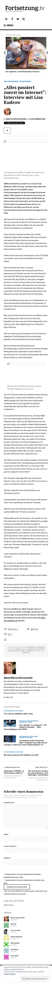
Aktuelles (23, 721)
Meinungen (19, 710)
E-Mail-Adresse (10, 846)
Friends (18, 649)
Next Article (41, 767)
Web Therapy (21, 651)
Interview (30, 649)
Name (6, 834)
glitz (24, 649)
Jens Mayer (14, 949)
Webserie (30, 651)
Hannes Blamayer (16, 937)
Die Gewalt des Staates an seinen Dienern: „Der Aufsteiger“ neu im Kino (38, 773)
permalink (26, 652)
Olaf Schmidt (14, 943)
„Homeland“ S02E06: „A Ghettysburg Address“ (14, 772)
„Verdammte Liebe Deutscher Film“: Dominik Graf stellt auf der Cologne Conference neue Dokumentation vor (25, 742)
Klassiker (34, 736)
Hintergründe (11, 81)
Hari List (13, 924)
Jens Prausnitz (15, 930)
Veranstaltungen (25, 722)
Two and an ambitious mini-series (18, 713)
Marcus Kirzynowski (16, 119)
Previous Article (13, 767)
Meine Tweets (8, 905)
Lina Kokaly (14, 956)
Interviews (25, 81)
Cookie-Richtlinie (9, 974)
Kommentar (9, 802)
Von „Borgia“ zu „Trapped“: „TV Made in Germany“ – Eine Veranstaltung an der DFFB (25, 727)
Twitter (9, 697)
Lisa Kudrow (40, 649)
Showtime (12, 651)
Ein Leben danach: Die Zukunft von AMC (21, 755)
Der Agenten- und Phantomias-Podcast (23, 71)
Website (7, 858)
